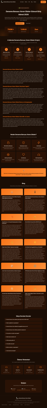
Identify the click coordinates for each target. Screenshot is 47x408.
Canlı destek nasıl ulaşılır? (11, 350)
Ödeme (26, 1)
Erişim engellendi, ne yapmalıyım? (12, 322)
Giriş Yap (43, 1)
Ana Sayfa (22, 1)
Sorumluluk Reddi (16, 404)
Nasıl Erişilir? (28, 23)
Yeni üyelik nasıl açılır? (10, 343)
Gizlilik (10, 404)
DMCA (22, 404)
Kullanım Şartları (4, 404)
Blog (31, 1)
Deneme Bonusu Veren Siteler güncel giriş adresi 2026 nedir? (17, 319)
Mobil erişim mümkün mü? (11, 336)
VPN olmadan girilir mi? (10, 340)
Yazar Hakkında (27, 404)
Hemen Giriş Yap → (19, 23)
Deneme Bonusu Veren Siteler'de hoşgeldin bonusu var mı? (17, 326)
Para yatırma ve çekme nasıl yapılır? (12, 333)
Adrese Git (6, 57)
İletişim (35, 1)
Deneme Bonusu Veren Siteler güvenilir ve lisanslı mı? (16, 329)
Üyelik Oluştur (17, 57)
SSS (29, 1)
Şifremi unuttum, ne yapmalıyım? (12, 347)
